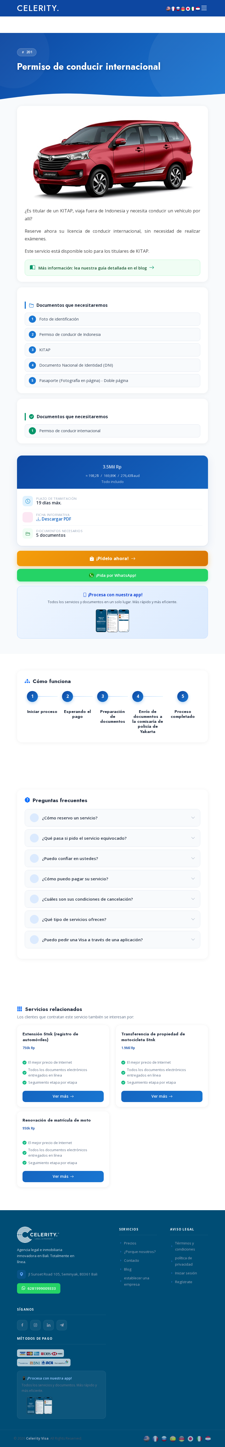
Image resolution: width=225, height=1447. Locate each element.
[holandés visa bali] (197, 8)
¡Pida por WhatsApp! (116, 575)
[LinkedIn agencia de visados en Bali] (48, 1325)
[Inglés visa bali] (168, 8)
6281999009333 (41, 1288)
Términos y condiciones (185, 1246)
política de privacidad (184, 1261)
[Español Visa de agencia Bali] (173, 1438)
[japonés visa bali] (187, 8)
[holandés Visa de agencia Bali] (208, 1438)
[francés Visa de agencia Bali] (155, 1438)
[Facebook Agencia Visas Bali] (22, 1325)
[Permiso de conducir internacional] (112, 160)
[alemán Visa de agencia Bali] (181, 1438)
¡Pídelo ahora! (112, 558)
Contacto (131, 1260)
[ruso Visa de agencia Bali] (164, 1438)
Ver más (60, 1096)
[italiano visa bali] (192, 8)
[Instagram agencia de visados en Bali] (35, 1325)
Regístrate (183, 1281)
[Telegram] (62, 1325)
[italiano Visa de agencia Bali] (199, 1438)
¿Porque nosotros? (140, 1251)
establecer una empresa (136, 1281)
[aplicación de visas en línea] (112, 620)
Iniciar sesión (186, 1273)
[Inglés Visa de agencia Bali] (146, 1438)
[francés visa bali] (173, 8)
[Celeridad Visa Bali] (39, 1236)
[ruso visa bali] (178, 8)
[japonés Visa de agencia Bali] (190, 1438)
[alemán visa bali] (183, 8)
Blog (127, 1269)
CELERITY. (38, 8)
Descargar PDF (56, 519)
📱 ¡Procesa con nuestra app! (47, 1378)
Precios (130, 1243)
